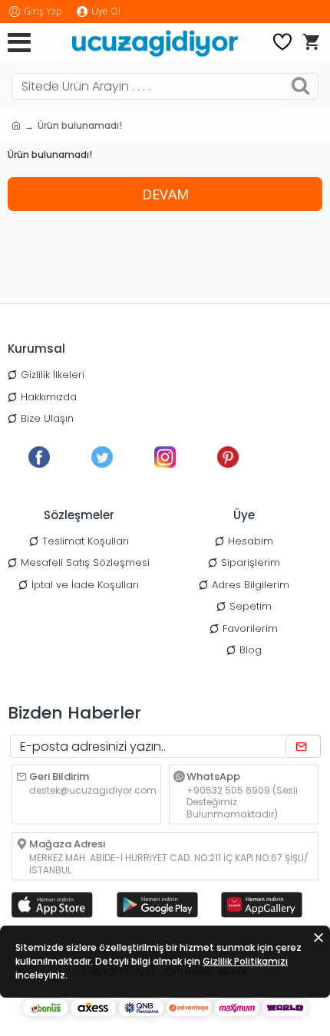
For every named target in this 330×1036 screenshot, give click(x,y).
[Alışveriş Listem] (282, 42)
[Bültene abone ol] (303, 746)
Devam (165, 194)
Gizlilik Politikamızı (245, 961)
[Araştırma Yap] (300, 86)
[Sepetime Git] (311, 42)
